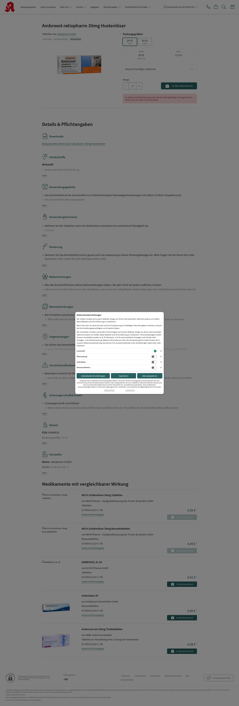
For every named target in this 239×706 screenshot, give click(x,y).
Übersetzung (82, 356)
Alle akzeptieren (149, 375)
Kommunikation (83, 367)
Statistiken (81, 362)
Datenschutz (109, 390)
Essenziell (81, 351)
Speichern (123, 375)
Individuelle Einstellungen (93, 375)
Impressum (130, 390)
